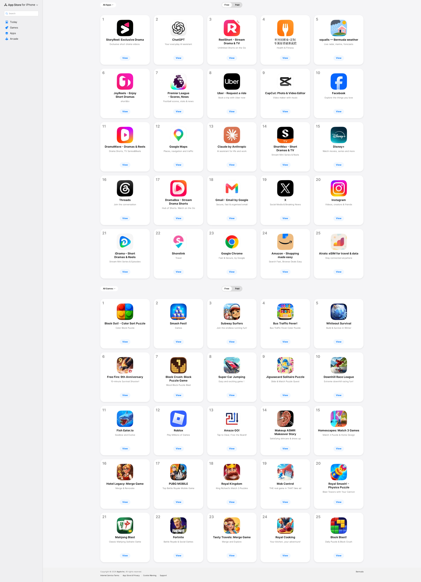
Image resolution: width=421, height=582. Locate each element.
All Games (108, 288)
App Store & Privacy (131, 575)
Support (163, 575)
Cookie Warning (149, 575)
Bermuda (359, 572)
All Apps (107, 4)
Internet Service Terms (109, 575)
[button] (21, 22)
